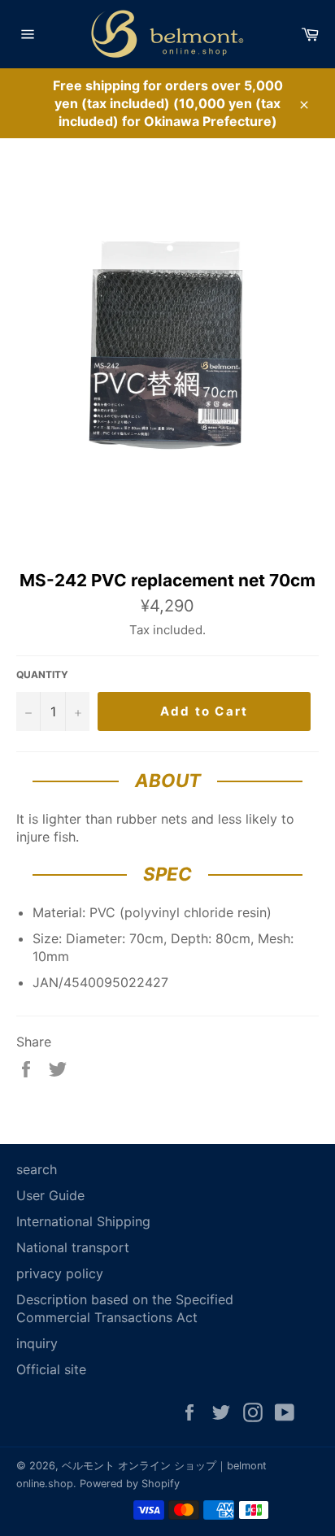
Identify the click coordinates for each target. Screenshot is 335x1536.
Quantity (42, 674)
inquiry (37, 1343)
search (36, 1169)
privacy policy (59, 1273)
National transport (72, 1247)
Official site (51, 1369)
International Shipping (83, 1221)
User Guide (50, 1195)
